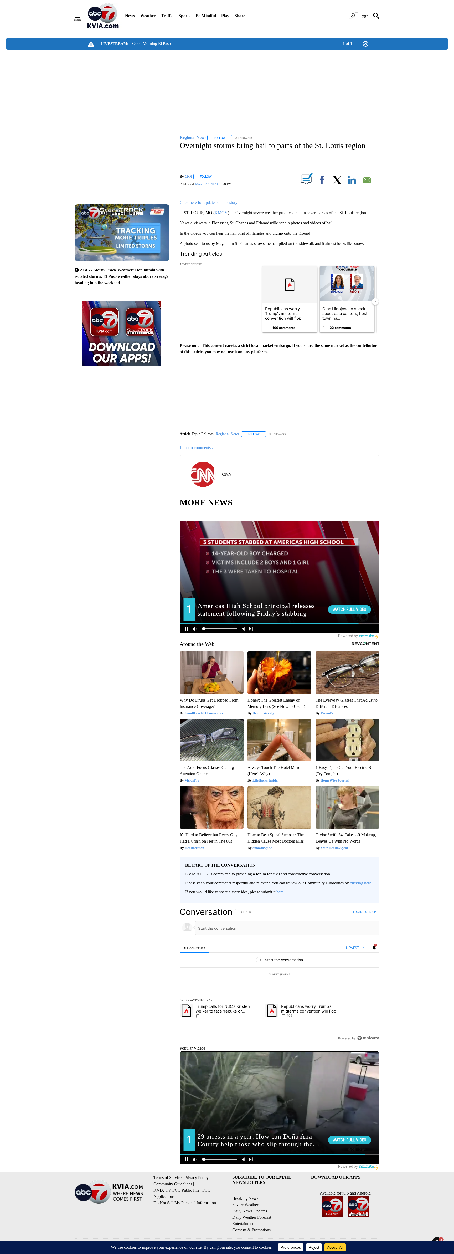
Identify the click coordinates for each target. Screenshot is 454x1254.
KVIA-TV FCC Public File (176, 1190)
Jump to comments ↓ (197, 447)
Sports (184, 15)
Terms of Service (167, 1177)
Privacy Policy (196, 1177)
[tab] (194, 948)
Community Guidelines (172, 1184)
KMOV (221, 212)
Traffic (167, 15)
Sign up (370, 911)
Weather (148, 15)
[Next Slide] (375, 301)
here (279, 892)
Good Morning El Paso (151, 43)
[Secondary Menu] (81, 16)
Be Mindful (206, 15)
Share (240, 15)
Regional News (227, 434)
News (130, 15)
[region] (279, 974)
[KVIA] (103, 16)
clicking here (360, 883)
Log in (357, 911)
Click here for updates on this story (209, 202)
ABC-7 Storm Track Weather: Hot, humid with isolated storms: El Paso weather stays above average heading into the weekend (121, 276)
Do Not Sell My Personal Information (184, 1203)
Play (225, 15)
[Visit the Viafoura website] (368, 1038)
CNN (188, 176)
